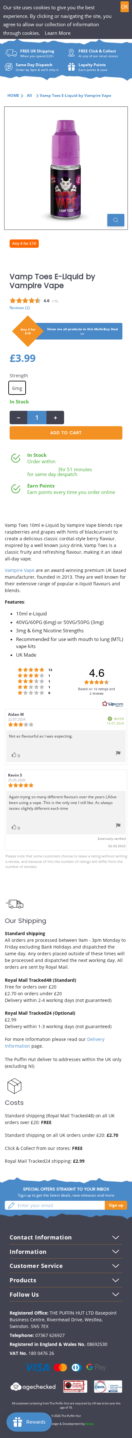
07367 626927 (50, 1335)
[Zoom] (115, 220)
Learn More (57, 33)
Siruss (90, 1424)
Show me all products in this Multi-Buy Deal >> (82, 331)
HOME (13, 95)
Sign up (116, 1205)
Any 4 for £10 (24, 243)
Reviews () (20, 307)
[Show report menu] (118, 754)
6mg (17, 388)
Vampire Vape (20, 570)
